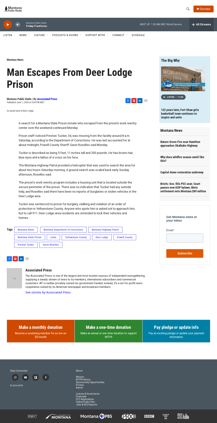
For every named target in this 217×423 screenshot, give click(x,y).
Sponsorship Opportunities (90, 382)
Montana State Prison (30, 237)
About (79, 371)
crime (53, 237)
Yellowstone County (76, 237)
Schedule (138, 35)
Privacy (80, 385)
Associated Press (47, 99)
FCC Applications (85, 399)
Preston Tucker (26, 244)
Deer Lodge (102, 237)
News (23, 35)
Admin (79, 387)
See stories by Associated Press (48, 292)
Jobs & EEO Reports (86, 404)
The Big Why (170, 60)
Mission (80, 377)
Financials (81, 396)
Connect (118, 35)
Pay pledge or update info (176, 327)
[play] (7, 25)
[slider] (23, 24)
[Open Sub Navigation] (14, 35)
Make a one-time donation (108, 327)
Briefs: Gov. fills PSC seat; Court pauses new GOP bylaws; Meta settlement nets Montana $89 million (183, 187)
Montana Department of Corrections (63, 229)
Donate (205, 9)
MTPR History (83, 379)
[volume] (18, 24)
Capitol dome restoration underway (181, 172)
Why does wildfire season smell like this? (182, 159)
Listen (7, 35)
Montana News (15, 59)
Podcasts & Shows (65, 35)
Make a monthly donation (41, 327)
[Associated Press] (14, 278)
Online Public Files (85, 402)
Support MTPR (95, 35)
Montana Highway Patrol (105, 229)
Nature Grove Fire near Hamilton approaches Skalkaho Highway (180, 143)
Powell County (125, 237)
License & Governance (88, 394)
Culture (39, 35)
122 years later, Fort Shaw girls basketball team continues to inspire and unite (180, 113)
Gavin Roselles (51, 244)
